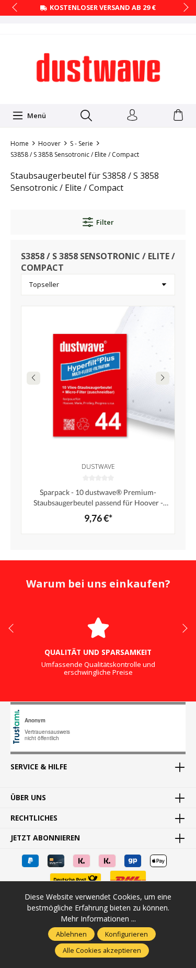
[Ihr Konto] (132, 115)
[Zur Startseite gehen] (98, 68)
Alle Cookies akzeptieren (102, 950)
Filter (104, 222)
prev (15, 8)
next (183, 8)
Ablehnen (71, 934)
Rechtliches (33, 818)
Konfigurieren (126, 934)
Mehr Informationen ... (98, 919)
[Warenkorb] (178, 115)
